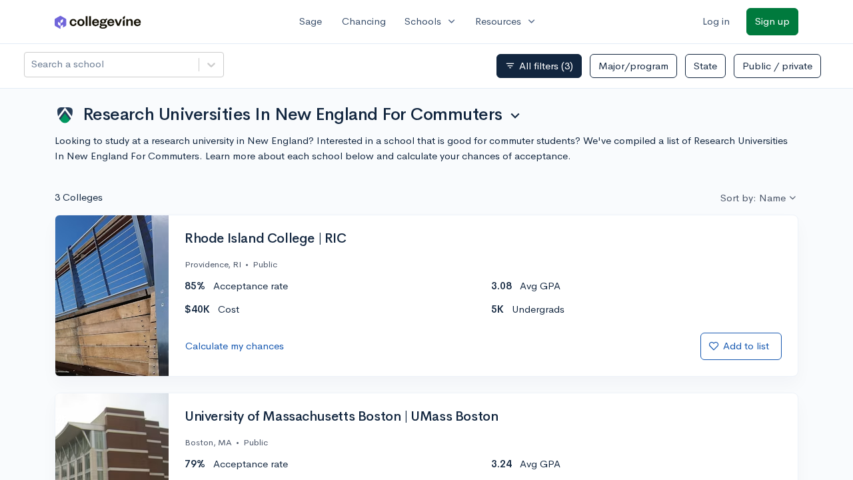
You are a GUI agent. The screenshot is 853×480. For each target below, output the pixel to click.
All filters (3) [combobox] (539, 66)
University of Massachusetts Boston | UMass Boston (341, 416)
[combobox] (32, 64)
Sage (310, 21)
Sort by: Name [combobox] (753, 197)
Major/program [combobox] (633, 65)
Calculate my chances (234, 345)
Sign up (772, 21)
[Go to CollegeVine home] (98, 21)
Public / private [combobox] (777, 65)
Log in (716, 21)
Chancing (364, 21)
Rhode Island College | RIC (266, 238)
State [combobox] (705, 65)
